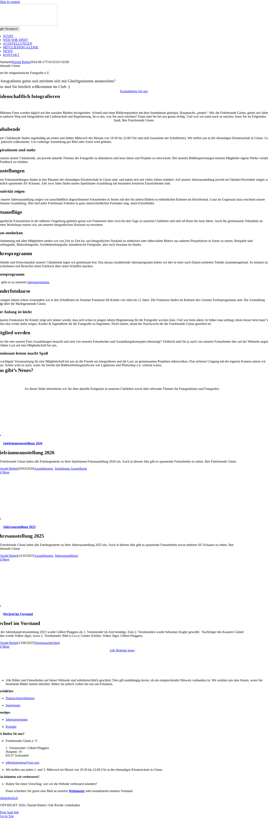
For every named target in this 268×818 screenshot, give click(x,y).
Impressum (13, 705)
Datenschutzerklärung (20, 698)
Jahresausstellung (66, 555)
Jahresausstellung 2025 (19, 527)
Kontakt (11, 726)
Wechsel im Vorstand (18, 614)
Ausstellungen (43, 468)
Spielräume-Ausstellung (70, 468)
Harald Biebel (21, 62)
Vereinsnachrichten (46, 643)
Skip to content (10, 2)
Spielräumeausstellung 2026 (22, 443)
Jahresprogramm (38, 282)
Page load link (9, 812)
